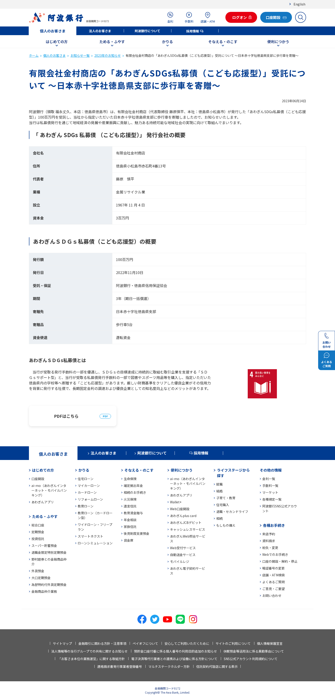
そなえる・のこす (222, 41)
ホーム (34, 55)
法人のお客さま (100, 31)
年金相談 (130, 519)
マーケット (270, 492)
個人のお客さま (52, 31)
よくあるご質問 (273, 582)
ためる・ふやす (112, 41)
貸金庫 (128, 540)
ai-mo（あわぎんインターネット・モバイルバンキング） (49, 490)
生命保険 (130, 478)
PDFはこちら (66, 416)
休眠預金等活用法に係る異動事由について (253, 651)
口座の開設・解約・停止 (279, 561)
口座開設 (37, 478)
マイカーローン (89, 485)
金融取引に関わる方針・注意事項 (102, 643)
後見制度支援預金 (136, 533)
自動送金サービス (183, 554)
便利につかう (278, 41)
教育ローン (85, 506)
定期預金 (37, 532)
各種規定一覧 (271, 499)
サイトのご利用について (233, 643)
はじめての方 (57, 41)
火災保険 (130, 499)
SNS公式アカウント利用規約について (251, 658)
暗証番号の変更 (273, 568)
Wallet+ (175, 502)
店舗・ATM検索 (273, 575)
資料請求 (268, 540)
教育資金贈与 (133, 513)
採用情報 (192, 31)
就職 (219, 484)
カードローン (87, 492)
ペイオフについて (145, 643)
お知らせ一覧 (80, 55)
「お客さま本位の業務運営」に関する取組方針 (91, 658)
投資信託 (37, 538)
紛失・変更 (270, 547)
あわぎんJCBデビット (185, 522)
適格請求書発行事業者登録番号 (119, 666)
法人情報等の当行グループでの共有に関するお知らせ (89, 651)
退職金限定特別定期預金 (49, 552)
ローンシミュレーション (95, 543)
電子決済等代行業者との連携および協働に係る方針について (174, 658)
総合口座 (37, 525)
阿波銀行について (147, 31)
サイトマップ (62, 643)
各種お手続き (274, 525)
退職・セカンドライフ (232, 511)
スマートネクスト (90, 536)
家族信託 (130, 526)
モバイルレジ (179, 561)
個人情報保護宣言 (270, 643)
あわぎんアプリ (42, 502)
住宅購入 (222, 504)
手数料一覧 (270, 485)
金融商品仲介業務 (44, 591)
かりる (167, 41)
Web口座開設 (179, 509)
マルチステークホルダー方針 (169, 666)
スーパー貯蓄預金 (44, 545)
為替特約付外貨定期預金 (49, 584)
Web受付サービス (183, 548)
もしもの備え (225, 525)
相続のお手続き (135, 492)
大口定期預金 (41, 577)
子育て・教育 (225, 498)
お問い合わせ (271, 595)
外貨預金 (37, 571)
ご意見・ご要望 (273, 588)
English (299, 4)
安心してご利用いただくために (187, 643)
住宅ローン (85, 478)
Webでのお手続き (275, 554)
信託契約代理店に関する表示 (217, 666)
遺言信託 (130, 506)
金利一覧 (268, 478)
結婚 (219, 491)
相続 (219, 518)
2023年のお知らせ (107, 55)
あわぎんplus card (183, 515)
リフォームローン (90, 499)
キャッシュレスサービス (187, 529)
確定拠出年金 (133, 485)
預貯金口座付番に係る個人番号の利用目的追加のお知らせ (175, 651)
